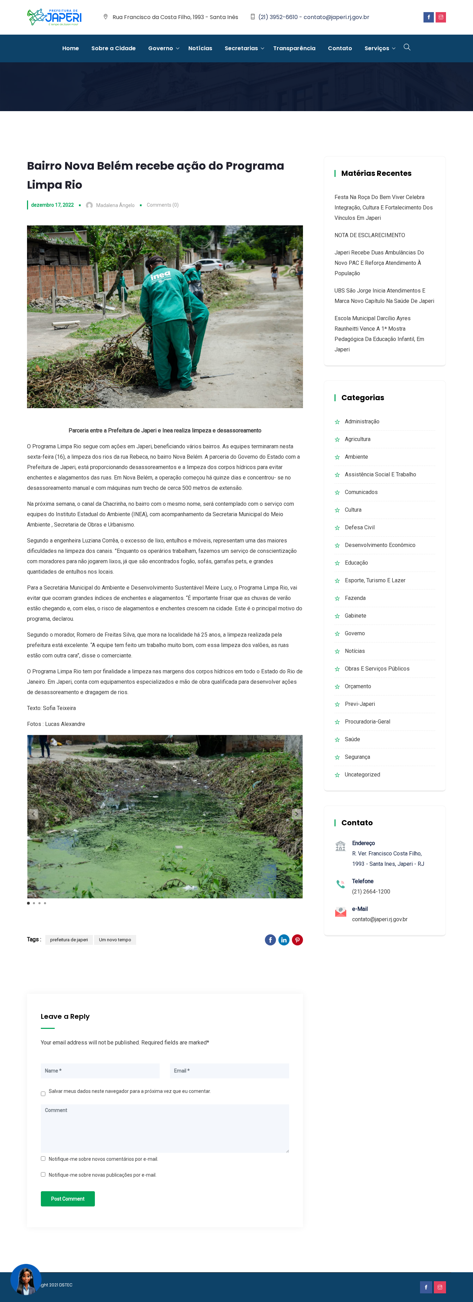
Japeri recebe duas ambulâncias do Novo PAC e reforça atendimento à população (379, 263)
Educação (356, 562)
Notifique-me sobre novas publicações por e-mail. (103, 1175)
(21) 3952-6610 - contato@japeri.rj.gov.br (313, 17)
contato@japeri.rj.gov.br (380, 919)
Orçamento (358, 686)
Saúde (352, 739)
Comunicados (361, 492)
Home (70, 48)
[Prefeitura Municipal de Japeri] (54, 18)
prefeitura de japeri (69, 939)
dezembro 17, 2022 (52, 205)
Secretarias (241, 48)
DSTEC (66, 1285)
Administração (362, 421)
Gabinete (355, 615)
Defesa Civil (360, 527)
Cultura (353, 509)
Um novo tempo (115, 939)
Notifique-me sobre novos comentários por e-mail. (103, 1159)
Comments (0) (163, 205)
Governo (160, 48)
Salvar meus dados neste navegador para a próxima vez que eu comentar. (130, 1091)
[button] (297, 814)
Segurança (357, 757)
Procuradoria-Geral (367, 721)
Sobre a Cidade (113, 48)
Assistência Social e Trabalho (380, 474)
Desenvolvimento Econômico (380, 545)
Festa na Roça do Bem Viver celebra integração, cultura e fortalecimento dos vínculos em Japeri (383, 207)
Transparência (294, 48)
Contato (340, 48)
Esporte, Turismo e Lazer (375, 580)
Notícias (200, 48)
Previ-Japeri (360, 704)
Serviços (377, 48)
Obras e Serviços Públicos (377, 668)
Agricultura (358, 439)
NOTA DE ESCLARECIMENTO (369, 235)
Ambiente (356, 457)
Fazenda (355, 598)
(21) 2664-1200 (371, 891)
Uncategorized (362, 774)
